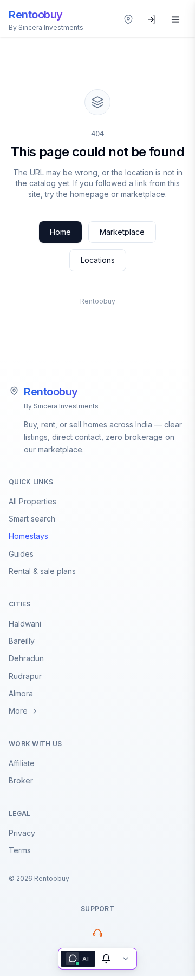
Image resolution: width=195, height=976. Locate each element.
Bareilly (22, 640)
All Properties (32, 501)
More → (23, 710)
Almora (21, 693)
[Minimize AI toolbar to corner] (125, 959)
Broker (21, 780)
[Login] (152, 19)
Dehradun (26, 658)
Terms (20, 850)
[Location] (128, 19)
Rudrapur (25, 676)
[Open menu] (175, 19)
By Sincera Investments (61, 406)
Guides (21, 553)
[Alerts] (106, 959)
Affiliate (22, 763)
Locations (98, 260)
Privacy (22, 832)
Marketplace (122, 231)
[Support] (97, 933)
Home (60, 231)
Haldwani (25, 623)
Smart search (32, 518)
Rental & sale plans (42, 571)
